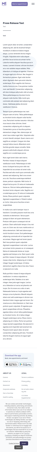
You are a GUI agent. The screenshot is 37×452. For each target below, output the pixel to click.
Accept (24, 443)
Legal (24, 373)
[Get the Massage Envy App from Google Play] (25, 364)
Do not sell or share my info (28, 390)
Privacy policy (26, 381)
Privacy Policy (26, 439)
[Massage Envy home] (4, 4)
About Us (7, 373)
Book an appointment (19, 4)
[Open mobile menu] (33, 4)
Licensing (25, 385)
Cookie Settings (14, 443)
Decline (18, 447)
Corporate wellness (9, 389)
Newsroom (6, 385)
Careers (5, 377)
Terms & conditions (28, 377)
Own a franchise (8, 393)
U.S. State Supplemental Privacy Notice (26, 398)
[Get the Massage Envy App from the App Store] (11, 364)
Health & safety (8, 397)
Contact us (6, 381)
